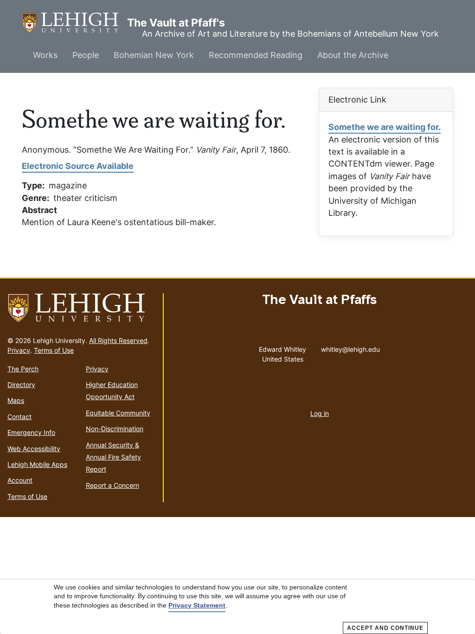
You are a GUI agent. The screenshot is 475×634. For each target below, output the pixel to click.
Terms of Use (54, 350)
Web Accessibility (33, 448)
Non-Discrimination (114, 428)
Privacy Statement (196, 605)
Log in (319, 413)
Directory (21, 384)
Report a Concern (112, 485)
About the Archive (352, 55)
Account (19, 480)
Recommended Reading (255, 55)
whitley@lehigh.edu (350, 347)
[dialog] (237, 606)
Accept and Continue (385, 628)
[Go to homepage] (81, 308)
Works (45, 55)
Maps (15, 400)
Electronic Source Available (78, 166)
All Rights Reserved (118, 340)
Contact (19, 416)
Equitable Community (118, 412)
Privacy (18, 350)
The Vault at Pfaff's (74, 22)
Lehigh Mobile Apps (37, 464)
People (85, 55)
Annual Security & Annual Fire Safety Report (113, 457)
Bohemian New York (154, 55)
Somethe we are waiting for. (384, 127)
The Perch (23, 368)
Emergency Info (31, 432)
